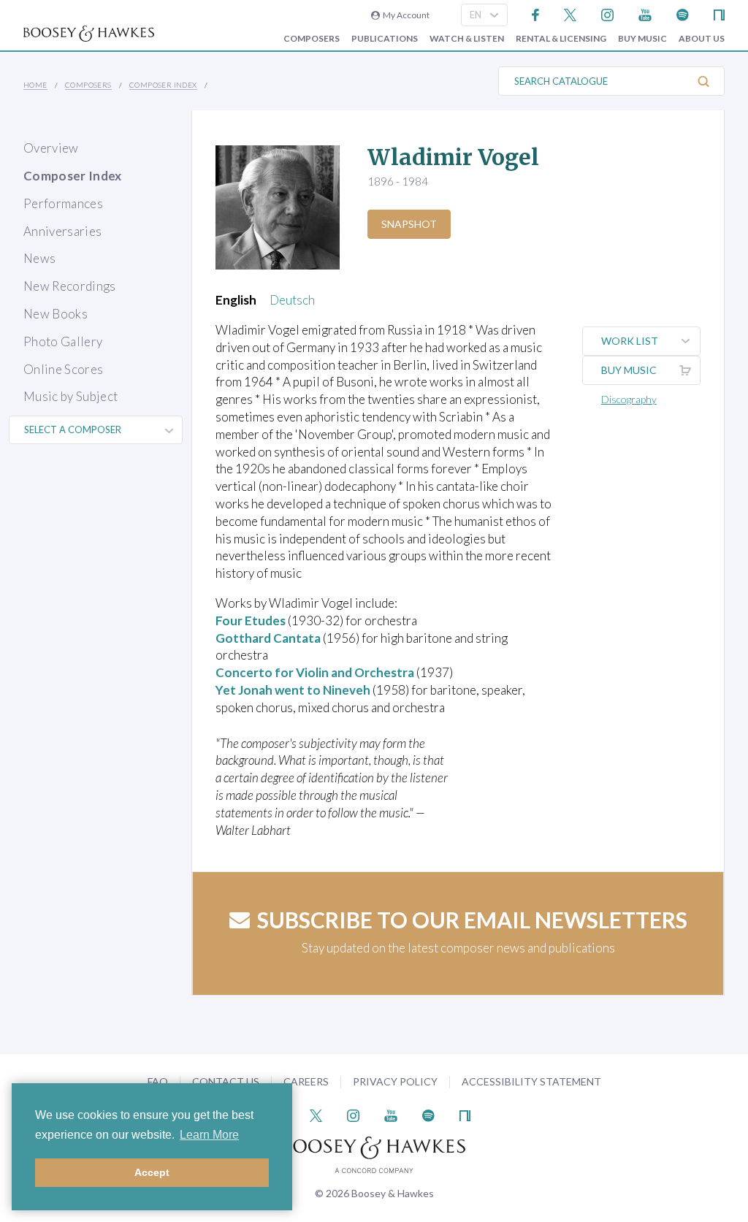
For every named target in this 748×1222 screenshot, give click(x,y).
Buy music (642, 39)
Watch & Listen (467, 39)
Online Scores (63, 369)
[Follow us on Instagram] (607, 13)
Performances (63, 203)
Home (35, 84)
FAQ (158, 1081)
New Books (55, 313)
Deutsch (292, 300)
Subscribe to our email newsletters (472, 919)
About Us (702, 39)
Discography (629, 399)
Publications (384, 39)
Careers (306, 1081)
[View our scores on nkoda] (719, 13)
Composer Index (163, 84)
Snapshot (409, 224)
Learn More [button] (209, 1135)
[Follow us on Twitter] (570, 13)
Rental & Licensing (561, 39)
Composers (311, 39)
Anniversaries (62, 231)
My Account (405, 14)
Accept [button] (151, 1172)
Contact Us (225, 1081)
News (39, 258)
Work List (629, 341)
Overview (51, 148)
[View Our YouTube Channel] (645, 13)
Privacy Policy (395, 1081)
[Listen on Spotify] (682, 13)
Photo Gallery (62, 341)
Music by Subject (70, 396)
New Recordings (69, 286)
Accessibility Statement (531, 1081)
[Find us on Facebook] (536, 13)
